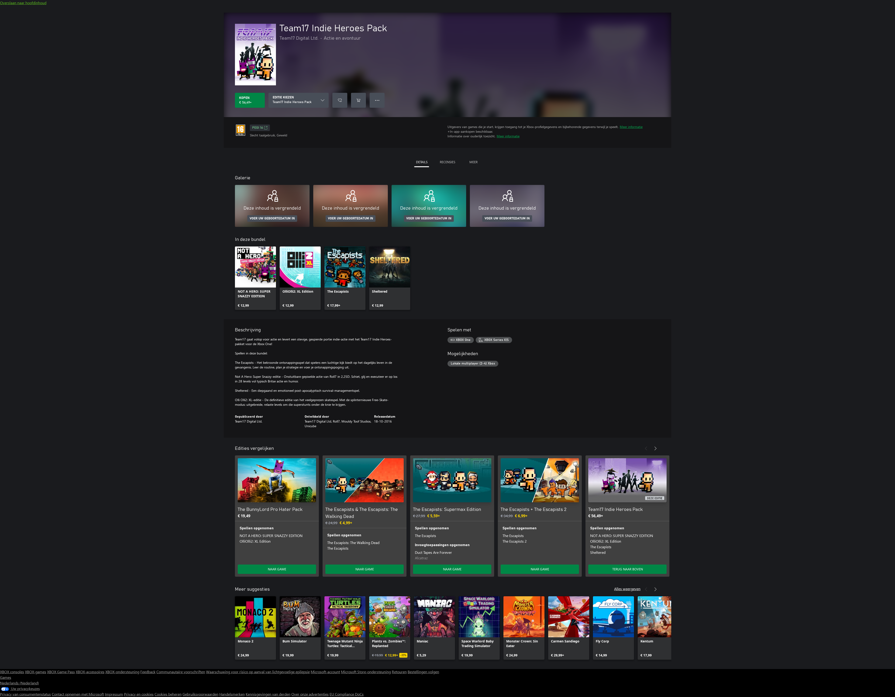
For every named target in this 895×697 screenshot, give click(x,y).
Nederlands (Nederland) (19, 682)
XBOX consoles (12, 671)
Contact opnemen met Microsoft (78, 694)
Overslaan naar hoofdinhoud (23, 2)
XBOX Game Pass (61, 671)
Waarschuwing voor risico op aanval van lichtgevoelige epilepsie (258, 671)
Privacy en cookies (139, 694)
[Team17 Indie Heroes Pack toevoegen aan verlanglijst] (339, 100)
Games (5, 677)
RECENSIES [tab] (447, 162)
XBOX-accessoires (90, 671)
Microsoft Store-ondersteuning (366, 671)
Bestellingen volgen (423, 671)
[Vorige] (646, 448)
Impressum (114, 694)
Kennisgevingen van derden (268, 694)
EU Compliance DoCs (347, 694)
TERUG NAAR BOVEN (627, 569)
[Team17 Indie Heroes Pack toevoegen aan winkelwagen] (358, 100)
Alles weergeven (627, 588)
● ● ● (377, 100)
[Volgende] (655, 448)
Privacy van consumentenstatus (25, 694)
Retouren (399, 671)
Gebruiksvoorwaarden (200, 694)
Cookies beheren (168, 694)
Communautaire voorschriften (180, 671)
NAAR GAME (277, 569)
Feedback (147, 671)
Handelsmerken (232, 694)
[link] (255, 278)
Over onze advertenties (310, 694)
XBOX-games (35, 671)
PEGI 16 (257, 127)
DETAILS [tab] (421, 162)
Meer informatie (631, 127)
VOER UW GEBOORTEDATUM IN (272, 218)
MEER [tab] (473, 162)
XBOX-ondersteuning (122, 671)
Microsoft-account (325, 671)
